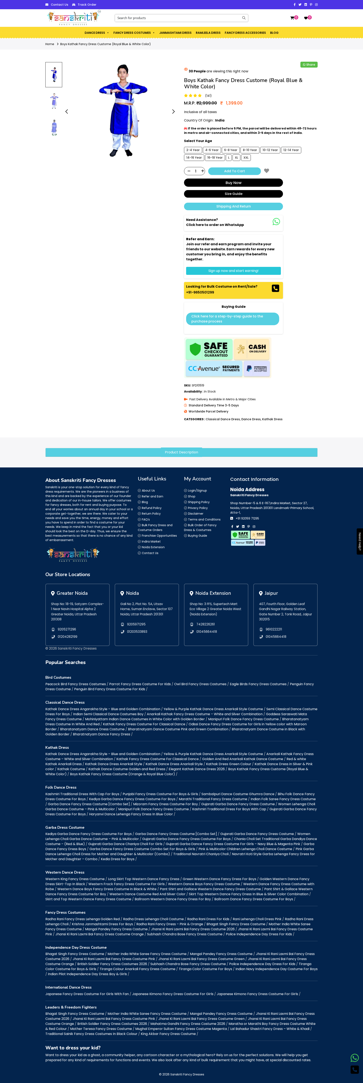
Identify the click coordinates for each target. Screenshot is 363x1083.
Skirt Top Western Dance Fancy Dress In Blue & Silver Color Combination (248, 894)
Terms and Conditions (204, 519)
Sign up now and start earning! (233, 270)
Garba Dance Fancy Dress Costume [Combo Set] (89, 804)
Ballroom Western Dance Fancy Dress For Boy (173, 899)
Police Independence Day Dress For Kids (259, 934)
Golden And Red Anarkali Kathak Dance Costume (242, 759)
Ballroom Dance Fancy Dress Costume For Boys (253, 899)
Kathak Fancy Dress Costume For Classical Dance (144, 724)
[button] (107, 33)
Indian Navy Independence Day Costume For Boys (276, 969)
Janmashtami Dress (175, 33)
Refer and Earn (152, 496)
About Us (148, 490)
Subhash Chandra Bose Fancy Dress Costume (184, 934)
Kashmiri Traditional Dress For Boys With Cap (229, 809)
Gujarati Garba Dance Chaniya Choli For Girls (125, 844)
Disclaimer (195, 513)
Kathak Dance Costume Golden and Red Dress (126, 769)
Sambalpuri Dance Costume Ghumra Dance (237, 794)
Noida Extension (153, 547)
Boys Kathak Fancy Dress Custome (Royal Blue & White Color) (105, 44)
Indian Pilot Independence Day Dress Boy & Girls (87, 974)
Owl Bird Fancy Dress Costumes (200, 684)
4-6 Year (212, 150)
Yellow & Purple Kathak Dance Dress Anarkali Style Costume (213, 709)
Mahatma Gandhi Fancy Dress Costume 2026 (187, 1023)
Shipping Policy (199, 502)
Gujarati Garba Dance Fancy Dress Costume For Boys (186, 838)
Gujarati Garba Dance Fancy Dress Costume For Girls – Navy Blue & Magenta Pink (233, 844)
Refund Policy (152, 508)
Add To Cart (234, 171)
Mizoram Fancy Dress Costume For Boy (165, 804)
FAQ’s (146, 519)
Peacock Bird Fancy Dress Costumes (75, 684)
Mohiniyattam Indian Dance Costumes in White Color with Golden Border (145, 719)
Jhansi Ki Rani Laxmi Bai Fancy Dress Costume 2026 (193, 929)
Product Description (181, 452)
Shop (191, 496)
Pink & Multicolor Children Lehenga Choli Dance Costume (245, 849)
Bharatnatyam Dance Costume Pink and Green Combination (178, 729)
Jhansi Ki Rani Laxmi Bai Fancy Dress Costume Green (201, 958)
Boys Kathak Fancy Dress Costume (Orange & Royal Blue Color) (122, 774)
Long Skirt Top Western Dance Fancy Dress (143, 879)
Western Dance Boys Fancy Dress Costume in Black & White (107, 889)
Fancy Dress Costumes (132, 33)
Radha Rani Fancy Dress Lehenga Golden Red (82, 919)
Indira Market (151, 541)
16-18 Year (215, 157)
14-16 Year (194, 157)
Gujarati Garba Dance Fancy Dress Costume (238, 804)
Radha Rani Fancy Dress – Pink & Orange (169, 924)
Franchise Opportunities (159, 536)
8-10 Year (250, 150)
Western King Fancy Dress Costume (75, 879)
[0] (292, 18)
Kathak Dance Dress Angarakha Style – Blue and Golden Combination (102, 709)
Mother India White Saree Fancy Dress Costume (147, 953)
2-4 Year (193, 150)
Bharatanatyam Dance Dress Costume (92, 729)
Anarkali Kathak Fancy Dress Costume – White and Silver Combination (205, 714)
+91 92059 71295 (247, 518)
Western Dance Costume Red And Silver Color (147, 894)
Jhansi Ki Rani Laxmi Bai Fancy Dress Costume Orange (99, 934)
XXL (246, 157)
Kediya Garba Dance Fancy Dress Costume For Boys (132, 799)
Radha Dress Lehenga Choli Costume (153, 919)
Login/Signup (197, 490)
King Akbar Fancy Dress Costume (168, 1033)
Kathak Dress (272, 419)
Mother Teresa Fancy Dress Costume (101, 1028)
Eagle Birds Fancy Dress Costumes (258, 684)
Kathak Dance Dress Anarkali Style (113, 764)
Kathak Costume (71, 769)
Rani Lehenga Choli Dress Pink (257, 919)
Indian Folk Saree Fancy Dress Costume (283, 799)
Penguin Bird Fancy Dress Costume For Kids (109, 689)
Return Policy (151, 513)
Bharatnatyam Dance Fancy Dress (101, 734)
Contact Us (59, 5)
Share (310, 65)
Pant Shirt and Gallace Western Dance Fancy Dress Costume (210, 889)
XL (236, 157)
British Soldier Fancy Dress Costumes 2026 (112, 964)
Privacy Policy (198, 508)
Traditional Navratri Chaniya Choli (201, 854)
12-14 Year (291, 150)
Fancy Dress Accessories (245, 33)
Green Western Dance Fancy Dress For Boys (219, 879)
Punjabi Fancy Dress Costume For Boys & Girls (160, 794)
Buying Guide (197, 536)
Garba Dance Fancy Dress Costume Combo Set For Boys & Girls (142, 849)
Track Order (87, 5)
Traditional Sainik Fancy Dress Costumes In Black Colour (91, 1033)
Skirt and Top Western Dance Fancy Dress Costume (88, 899)
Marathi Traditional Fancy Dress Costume (213, 799)
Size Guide (233, 193)
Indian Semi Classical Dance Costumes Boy (108, 714)
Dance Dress (95, 33)
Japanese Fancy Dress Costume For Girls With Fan (87, 994)
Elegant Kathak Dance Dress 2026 (197, 769)
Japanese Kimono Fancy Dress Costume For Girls (172, 994)
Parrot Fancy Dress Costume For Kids (140, 684)
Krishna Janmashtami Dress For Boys (102, 924)
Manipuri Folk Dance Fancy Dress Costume (243, 719)
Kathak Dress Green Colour (228, 764)
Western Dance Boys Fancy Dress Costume (204, 884)
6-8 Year (230, 150)
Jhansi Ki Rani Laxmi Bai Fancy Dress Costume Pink (114, 958)
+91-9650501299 (200, 292)
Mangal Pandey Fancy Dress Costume (116, 929)
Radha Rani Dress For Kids (208, 919)
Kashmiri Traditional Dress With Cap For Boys (82, 794)
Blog (274, 33)
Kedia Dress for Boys (117, 859)
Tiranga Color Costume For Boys (205, 969)
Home (49, 44)
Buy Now (234, 182)
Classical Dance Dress (223, 419)
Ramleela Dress (208, 33)
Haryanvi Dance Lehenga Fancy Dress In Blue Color (131, 814)
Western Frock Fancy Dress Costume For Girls (126, 884)
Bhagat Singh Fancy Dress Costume (235, 924)
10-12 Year (270, 150)
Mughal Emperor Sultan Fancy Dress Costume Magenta (181, 1028)
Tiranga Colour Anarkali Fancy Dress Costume (137, 969)
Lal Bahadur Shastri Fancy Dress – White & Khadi (269, 1028)
